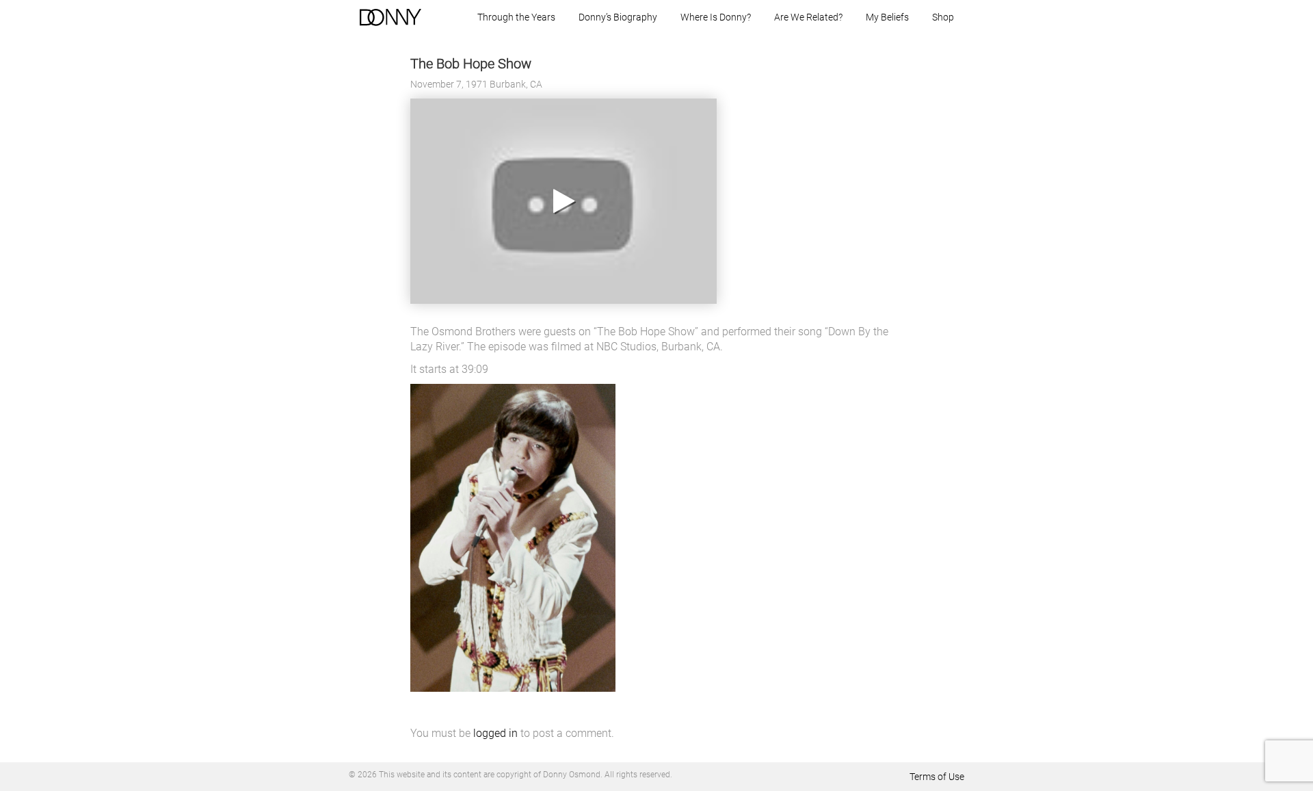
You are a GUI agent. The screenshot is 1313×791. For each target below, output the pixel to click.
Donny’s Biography (618, 17)
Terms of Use (937, 776)
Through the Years (516, 17)
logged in (495, 733)
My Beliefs (887, 17)
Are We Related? (808, 17)
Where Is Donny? (715, 17)
